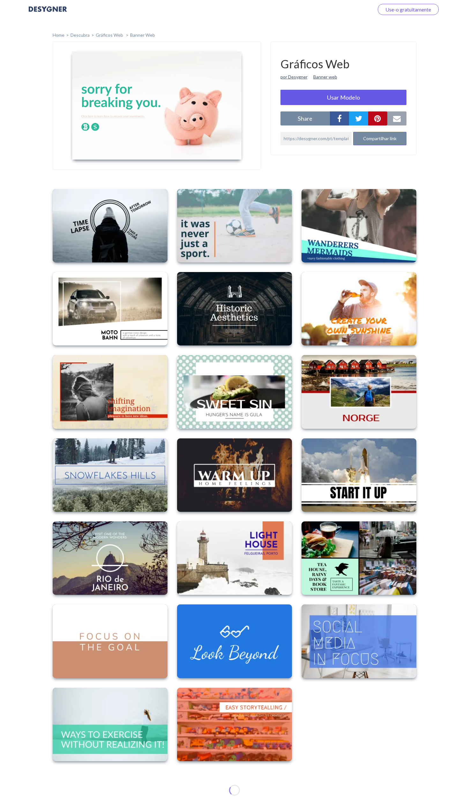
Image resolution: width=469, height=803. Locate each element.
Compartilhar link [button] (380, 138)
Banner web (325, 77)
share (305, 118)
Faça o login (353, 9)
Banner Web (142, 35)
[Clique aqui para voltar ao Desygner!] (48, 13)
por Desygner (294, 77)
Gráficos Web (110, 35)
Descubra (80, 35)
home (58, 35)
